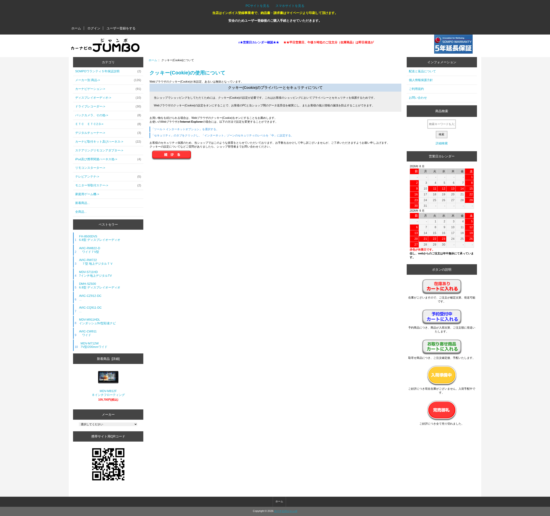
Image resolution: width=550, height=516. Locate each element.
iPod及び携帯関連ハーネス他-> (108, 159)
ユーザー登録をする (121, 28)
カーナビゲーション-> (108, 89)
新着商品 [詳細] (108, 359)
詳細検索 (442, 143)
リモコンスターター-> (90, 167)
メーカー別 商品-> (108, 80)
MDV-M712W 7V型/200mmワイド (94, 345)
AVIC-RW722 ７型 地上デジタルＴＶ (96, 261)
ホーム (76, 28)
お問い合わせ (418, 97)
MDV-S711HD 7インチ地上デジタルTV (95, 273)
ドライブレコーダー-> (108, 106)
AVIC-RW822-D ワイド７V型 (89, 249)
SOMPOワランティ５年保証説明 (108, 71)
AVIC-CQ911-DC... (90, 309)
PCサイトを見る (257, 6)
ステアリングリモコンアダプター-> (99, 150)
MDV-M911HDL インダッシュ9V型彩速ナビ (97, 321)
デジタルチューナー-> (108, 132)
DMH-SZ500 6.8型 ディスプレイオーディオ (99, 285)
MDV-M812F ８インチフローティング (108, 393)
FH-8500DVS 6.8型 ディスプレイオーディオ (99, 238)
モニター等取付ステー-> (108, 185)
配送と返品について (422, 71)
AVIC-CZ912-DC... (90, 297)
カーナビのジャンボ (285, 511)
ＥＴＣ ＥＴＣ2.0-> (108, 124)
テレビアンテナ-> (108, 176)
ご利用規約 (416, 89)
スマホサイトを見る (289, 6)
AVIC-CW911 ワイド (88, 333)
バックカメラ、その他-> (108, 115)
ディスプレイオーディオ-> (108, 97)
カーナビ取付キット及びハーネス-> (108, 141)
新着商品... (82, 203)
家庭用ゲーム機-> (87, 194)
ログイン (93, 28)
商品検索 (441, 111)
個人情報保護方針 (421, 80)
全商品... (81, 211)
